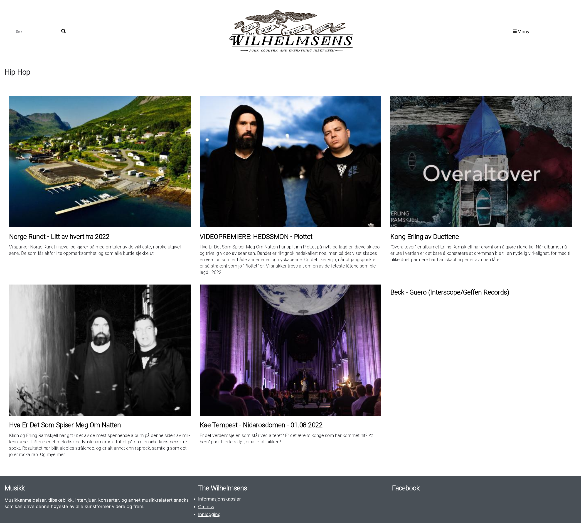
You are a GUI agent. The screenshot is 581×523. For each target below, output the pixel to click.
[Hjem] (290, 31)
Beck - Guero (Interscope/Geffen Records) (449, 292)
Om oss (206, 506)
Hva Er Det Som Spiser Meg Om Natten (65, 425)
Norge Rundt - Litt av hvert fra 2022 (59, 237)
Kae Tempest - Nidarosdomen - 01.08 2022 (261, 425)
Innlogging (209, 514)
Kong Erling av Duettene (424, 237)
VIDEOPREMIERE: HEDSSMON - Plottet (256, 237)
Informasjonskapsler (219, 499)
